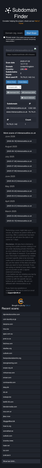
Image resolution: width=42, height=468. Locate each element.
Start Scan (32, 32)
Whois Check (11, 82)
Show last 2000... (9, 461)
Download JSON (29, 92)
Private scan (21, 39)
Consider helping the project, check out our (21, 22)
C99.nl (27, 305)
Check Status (23, 82)
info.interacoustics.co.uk (16, 108)
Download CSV (14, 92)
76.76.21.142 (33, 111)
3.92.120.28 (33, 108)
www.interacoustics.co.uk (16, 111)
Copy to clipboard (28, 98)
